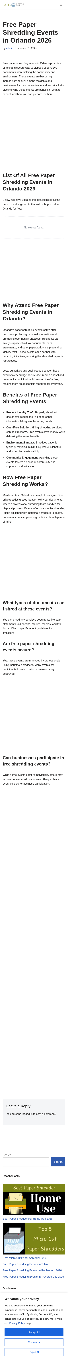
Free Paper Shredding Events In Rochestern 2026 (32, 1270)
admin (9, 48)
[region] (34, 1326)
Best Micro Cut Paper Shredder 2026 (24, 1257)
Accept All (34, 1332)
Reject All (34, 1352)
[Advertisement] (34, 136)
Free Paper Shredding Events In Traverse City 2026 (33, 1276)
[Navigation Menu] (61, 5)
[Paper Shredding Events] (13, 5)
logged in (27, 1113)
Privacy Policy (17, 1323)
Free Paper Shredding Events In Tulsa (25, 1264)
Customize (34, 1342)
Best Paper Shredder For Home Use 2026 (27, 1218)
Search (7, 1155)
